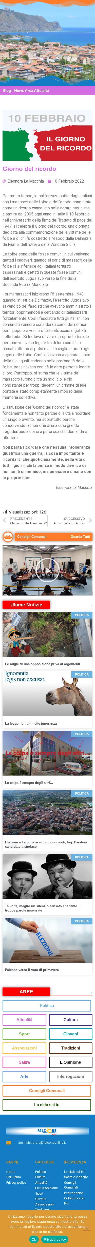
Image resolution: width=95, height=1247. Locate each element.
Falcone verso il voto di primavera (32, 970)
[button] (47, 570)
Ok (34, 1239)
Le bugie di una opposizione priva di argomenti (42, 664)
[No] (87, 1228)
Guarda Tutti (80, 537)
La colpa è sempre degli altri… (29, 783)
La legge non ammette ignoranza (31, 723)
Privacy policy (55, 1239)
